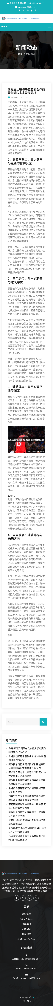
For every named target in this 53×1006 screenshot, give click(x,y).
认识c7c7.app (26, 919)
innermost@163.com (26, 7)
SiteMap (27, 1001)
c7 (33, 997)
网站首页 (26, 914)
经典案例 (26, 924)
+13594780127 (37, 3)
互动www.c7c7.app (26, 939)
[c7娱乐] (26, 18)
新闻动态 (26, 929)
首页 (20, 53)
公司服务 (26, 934)
